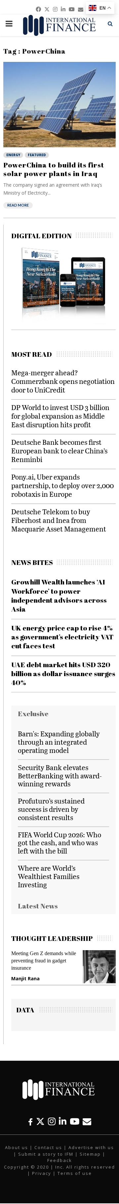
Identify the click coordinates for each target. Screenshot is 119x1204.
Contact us (48, 1147)
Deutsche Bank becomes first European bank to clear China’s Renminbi (59, 450)
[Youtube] (74, 1121)
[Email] (87, 1121)
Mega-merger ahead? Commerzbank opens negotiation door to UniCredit (63, 381)
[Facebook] (30, 1121)
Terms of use (75, 1173)
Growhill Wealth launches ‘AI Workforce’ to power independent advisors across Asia (59, 595)
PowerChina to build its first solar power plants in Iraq (53, 169)
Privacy (41, 1173)
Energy (13, 155)
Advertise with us (91, 1147)
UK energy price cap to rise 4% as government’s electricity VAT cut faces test (62, 637)
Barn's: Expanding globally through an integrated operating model (59, 742)
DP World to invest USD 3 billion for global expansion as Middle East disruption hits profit (60, 415)
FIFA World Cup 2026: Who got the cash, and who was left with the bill (59, 843)
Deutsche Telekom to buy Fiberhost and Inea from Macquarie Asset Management (58, 520)
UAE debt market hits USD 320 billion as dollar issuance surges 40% (63, 673)
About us (16, 1147)
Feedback (59, 1160)
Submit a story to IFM (45, 1154)
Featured (37, 155)
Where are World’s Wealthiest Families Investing (48, 876)
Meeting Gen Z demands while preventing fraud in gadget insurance (43, 960)
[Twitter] (40, 1121)
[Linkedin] (62, 1121)
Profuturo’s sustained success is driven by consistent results (51, 809)
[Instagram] (52, 1121)
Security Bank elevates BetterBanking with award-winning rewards (60, 776)
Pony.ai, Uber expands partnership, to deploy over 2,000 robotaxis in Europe (62, 485)
